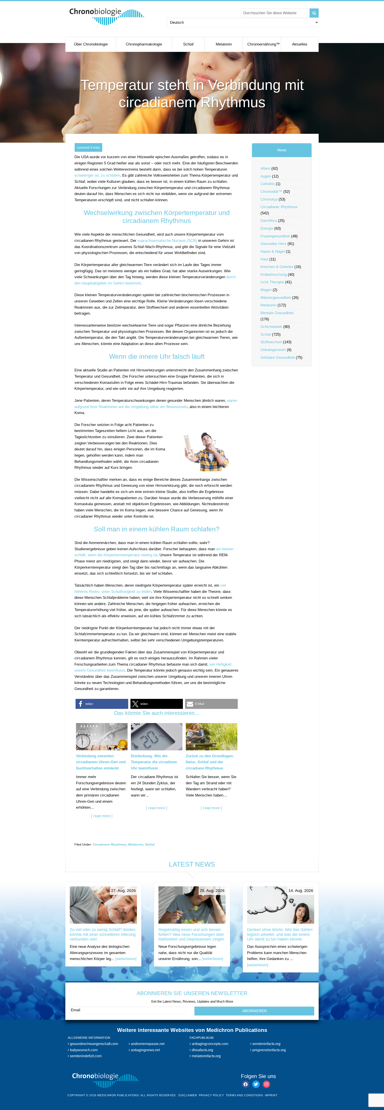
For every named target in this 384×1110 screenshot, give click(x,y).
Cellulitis (267, 184)
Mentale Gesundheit (277, 313)
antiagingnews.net (145, 1050)
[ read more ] (101, 816)
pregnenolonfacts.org (269, 1050)
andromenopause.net (147, 1044)
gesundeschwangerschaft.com (93, 1044)
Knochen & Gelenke (276, 267)
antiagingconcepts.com (209, 1044)
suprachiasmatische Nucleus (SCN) (167, 241)
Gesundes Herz (273, 244)
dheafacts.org (202, 1050)
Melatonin (135, 844)
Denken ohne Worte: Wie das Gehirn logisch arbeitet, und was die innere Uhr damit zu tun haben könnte (279, 934)
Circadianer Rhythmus (109, 844)
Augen (265, 176)
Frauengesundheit (275, 236)
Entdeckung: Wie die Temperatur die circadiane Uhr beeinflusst (154, 762)
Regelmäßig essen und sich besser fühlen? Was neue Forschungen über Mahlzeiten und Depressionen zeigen (191, 934)
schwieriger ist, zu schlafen (97, 175)
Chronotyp (269, 199)
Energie (266, 228)
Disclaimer (187, 1095)
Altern (265, 168)
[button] (102, 704)
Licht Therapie (272, 282)
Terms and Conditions (244, 1095)
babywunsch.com (83, 1050)
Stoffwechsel (271, 342)
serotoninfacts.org (266, 1044)
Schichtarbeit (271, 327)
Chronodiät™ (271, 191)
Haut (264, 259)
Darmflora (268, 221)
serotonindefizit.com (85, 1056)
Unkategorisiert (273, 350)
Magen (266, 290)
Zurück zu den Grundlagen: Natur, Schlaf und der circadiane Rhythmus (210, 762)
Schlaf (150, 844)
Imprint (271, 1095)
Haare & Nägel (272, 251)
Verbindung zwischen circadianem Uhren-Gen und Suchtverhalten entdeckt (101, 762)
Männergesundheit (275, 298)
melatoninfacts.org (206, 1056)
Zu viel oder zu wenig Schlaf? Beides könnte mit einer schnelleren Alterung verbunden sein (103, 934)
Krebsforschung (273, 274)
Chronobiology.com (107, 17)
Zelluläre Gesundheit (277, 357)
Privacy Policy (211, 1095)
